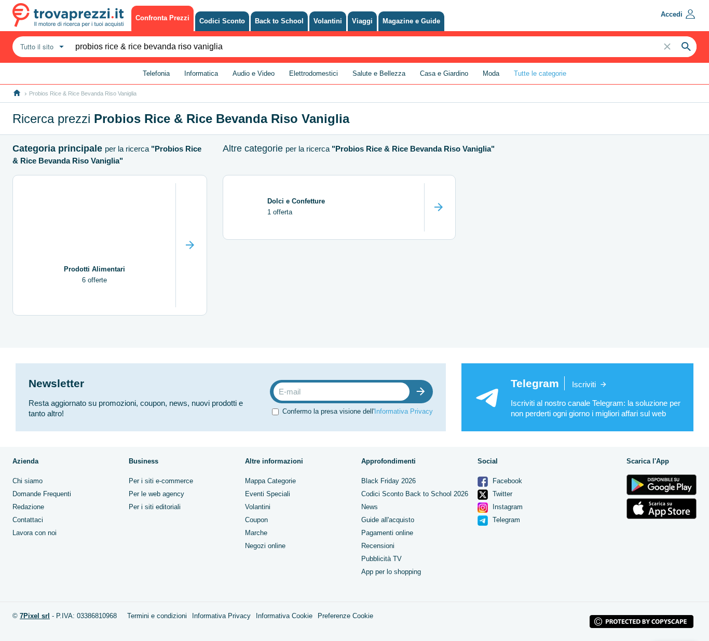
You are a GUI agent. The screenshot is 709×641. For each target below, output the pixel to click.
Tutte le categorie (540, 73)
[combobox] (40, 46)
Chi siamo (27, 481)
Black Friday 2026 (388, 481)
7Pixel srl (35, 616)
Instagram (506, 507)
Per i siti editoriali (155, 507)
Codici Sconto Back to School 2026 (414, 494)
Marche (256, 533)
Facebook (506, 481)
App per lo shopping (391, 572)
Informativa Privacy (403, 411)
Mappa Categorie (270, 481)
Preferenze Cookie (345, 616)
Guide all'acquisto (387, 520)
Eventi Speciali (267, 494)
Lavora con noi (34, 533)
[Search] (686, 46)
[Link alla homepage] (16, 93)
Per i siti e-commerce (161, 481)
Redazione (28, 507)
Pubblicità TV (381, 559)
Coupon (256, 520)
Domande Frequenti (41, 494)
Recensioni (377, 546)
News (369, 507)
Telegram (505, 520)
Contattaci (27, 520)
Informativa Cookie (284, 616)
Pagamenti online (387, 533)
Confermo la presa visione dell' (357, 411)
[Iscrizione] (423, 391)
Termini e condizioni (157, 616)
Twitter (501, 494)
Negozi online (265, 546)
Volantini (257, 507)
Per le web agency (156, 494)
